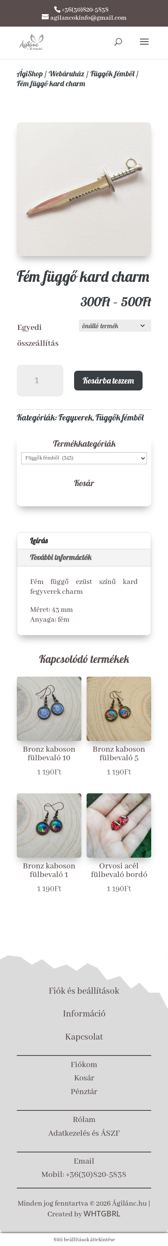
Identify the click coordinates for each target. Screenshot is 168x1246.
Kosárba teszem (108, 380)
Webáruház (66, 74)
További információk (61, 557)
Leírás (39, 540)
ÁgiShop (30, 74)
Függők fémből (112, 74)
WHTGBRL (102, 1213)
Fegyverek (75, 417)
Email (84, 1161)
